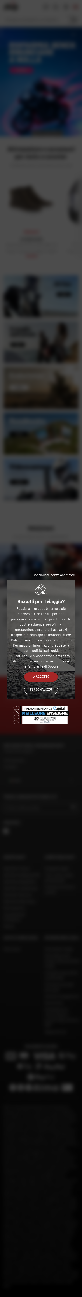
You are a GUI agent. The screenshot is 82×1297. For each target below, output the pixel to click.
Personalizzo (41, 689)
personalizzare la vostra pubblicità (43, 661)
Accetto (42, 676)
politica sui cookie (46, 650)
